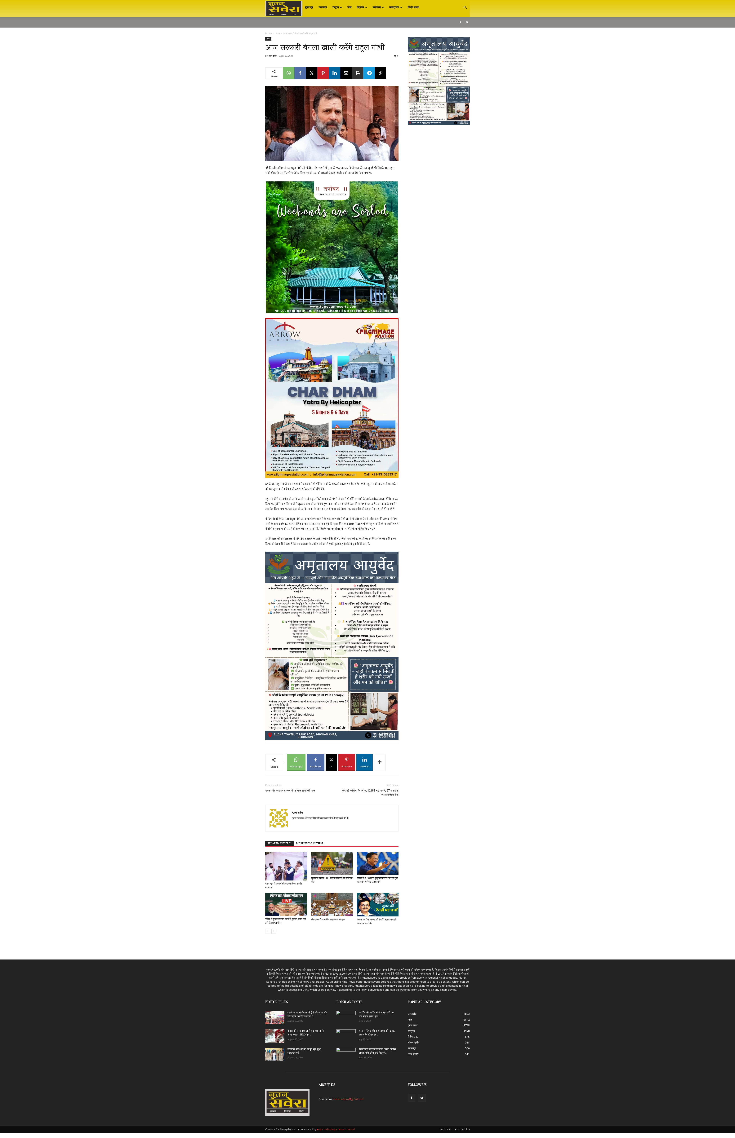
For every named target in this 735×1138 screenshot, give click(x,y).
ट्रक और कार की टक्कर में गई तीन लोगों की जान (290, 790)
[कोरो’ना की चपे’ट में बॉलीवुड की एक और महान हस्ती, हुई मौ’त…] (346, 1016)
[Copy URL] (380, 73)
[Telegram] (369, 73)
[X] (311, 73)
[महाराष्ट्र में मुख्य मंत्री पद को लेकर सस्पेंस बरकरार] (286, 866)
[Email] (346, 73)
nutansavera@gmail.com (348, 1099)
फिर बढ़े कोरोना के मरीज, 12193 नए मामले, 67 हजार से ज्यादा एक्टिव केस (370, 792)
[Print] (357, 73)
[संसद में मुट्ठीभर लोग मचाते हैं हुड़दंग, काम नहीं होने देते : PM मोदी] (286, 904)
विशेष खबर (413, 7)
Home (268, 33)
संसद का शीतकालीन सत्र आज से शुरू (328, 919)
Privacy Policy (462, 1129)
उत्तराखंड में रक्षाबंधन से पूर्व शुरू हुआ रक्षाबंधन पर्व (304, 1051)
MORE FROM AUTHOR (309, 843)
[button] (465, 8)
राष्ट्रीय (335, 7)
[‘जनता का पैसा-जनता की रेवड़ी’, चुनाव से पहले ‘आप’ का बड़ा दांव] (378, 904)
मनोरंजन (377, 7)
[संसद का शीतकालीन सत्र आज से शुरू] (332, 904)
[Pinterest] (323, 73)
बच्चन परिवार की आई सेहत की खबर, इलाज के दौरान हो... (377, 1033)
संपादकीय (394, 7)
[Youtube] (467, 22)
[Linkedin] (334, 73)
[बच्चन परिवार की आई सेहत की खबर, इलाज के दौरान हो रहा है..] (346, 1034)
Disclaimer (446, 1129)
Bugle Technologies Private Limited (336, 1129)
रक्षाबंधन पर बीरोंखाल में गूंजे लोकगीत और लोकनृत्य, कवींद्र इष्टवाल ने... (307, 1014)
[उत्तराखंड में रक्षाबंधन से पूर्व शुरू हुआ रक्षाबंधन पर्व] (274, 1054)
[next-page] (273, 931)
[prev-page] (267, 931)
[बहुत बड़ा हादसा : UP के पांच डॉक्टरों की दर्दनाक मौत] (332, 863)
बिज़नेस (360, 7)
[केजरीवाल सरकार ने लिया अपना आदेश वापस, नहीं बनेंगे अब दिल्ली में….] (346, 1053)
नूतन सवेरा (272, 55)
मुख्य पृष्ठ (309, 7)
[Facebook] (460, 22)
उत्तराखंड (323, 7)
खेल (349, 7)
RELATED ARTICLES (280, 843)
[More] (380, 762)
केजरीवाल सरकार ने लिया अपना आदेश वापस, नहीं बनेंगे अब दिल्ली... (377, 1051)
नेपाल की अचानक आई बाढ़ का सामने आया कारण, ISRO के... (305, 1033)
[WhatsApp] (288, 73)
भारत (278, 33)
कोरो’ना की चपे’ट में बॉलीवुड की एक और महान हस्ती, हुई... (376, 1014)
